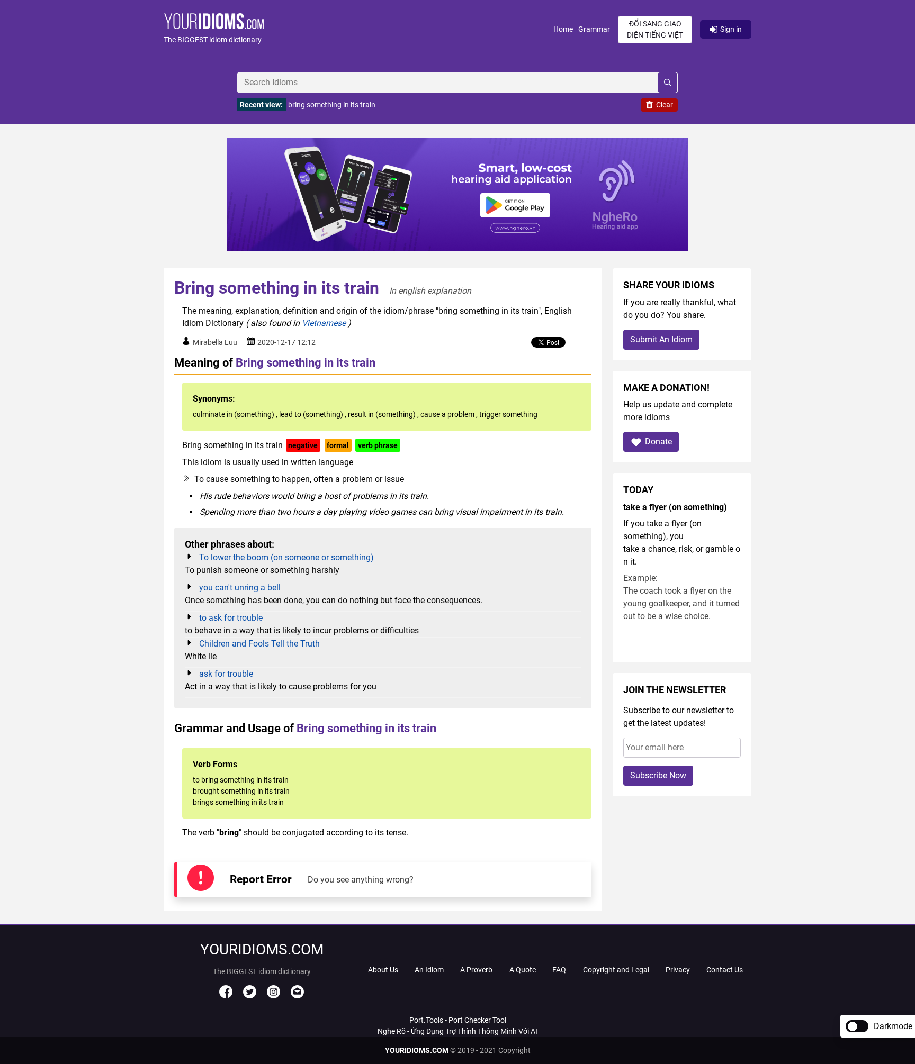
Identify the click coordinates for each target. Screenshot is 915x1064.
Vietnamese (324, 323)
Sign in (731, 29)
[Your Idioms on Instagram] (273, 996)
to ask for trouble (231, 618)
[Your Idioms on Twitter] (249, 996)
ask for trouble (226, 674)
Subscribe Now (658, 775)
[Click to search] (667, 82)
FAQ (559, 970)
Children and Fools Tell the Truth (259, 644)
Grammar (594, 29)
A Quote (522, 970)
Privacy (678, 970)
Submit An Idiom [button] (661, 339)
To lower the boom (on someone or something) (286, 557)
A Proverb (476, 970)
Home (563, 29)
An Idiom (429, 970)
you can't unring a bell (240, 588)
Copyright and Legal (616, 970)
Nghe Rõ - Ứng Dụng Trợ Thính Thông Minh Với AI (457, 1031)
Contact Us (724, 970)
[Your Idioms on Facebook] (225, 996)
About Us (383, 970)
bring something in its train (331, 105)
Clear (664, 105)
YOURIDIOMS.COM (416, 1050)
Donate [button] (658, 441)
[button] (358, 29)
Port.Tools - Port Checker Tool (457, 1020)
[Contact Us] (297, 996)
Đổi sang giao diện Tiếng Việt (655, 29)
